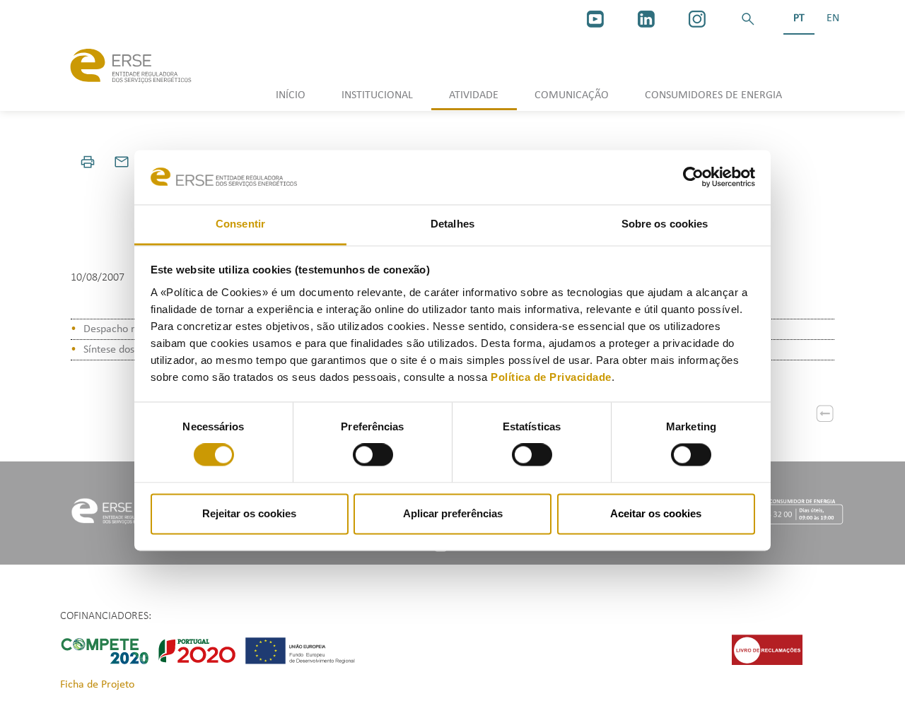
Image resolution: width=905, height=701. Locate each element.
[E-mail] (122, 162)
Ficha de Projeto (97, 684)
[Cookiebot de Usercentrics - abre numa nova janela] (693, 177)
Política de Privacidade (551, 377)
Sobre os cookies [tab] (664, 224)
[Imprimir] (88, 162)
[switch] (373, 455)
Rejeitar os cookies (249, 513)
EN (833, 18)
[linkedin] (646, 19)
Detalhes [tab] (452, 224)
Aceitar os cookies (655, 513)
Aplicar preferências (453, 513)
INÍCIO (290, 95)
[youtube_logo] (595, 19)
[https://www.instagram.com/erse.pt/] (697, 19)
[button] (748, 19)
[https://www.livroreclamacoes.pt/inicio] (767, 649)
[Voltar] (825, 413)
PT (799, 18)
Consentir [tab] (240, 224)
